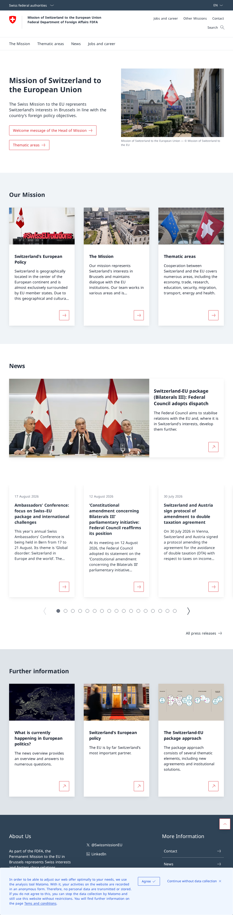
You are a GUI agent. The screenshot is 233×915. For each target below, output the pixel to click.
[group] (42, 541)
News (168, 864)
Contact (170, 851)
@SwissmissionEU (106, 844)
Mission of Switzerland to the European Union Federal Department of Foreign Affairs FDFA (65, 19)
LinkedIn (98, 854)
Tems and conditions (40, 903)
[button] (19, 43)
